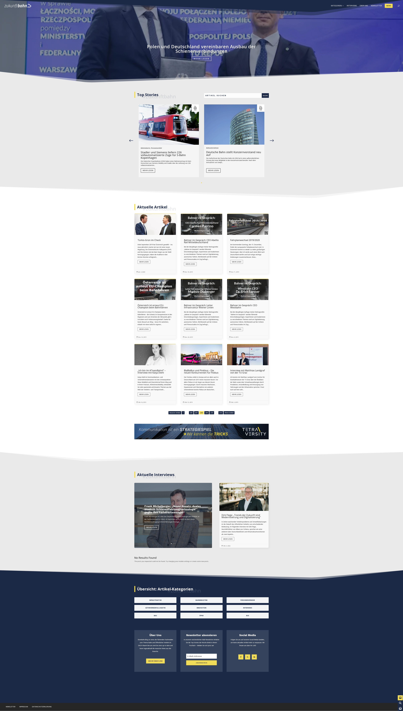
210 (212, 413)
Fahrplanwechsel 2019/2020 (248, 244)
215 (220, 413)
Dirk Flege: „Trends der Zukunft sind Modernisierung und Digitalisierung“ (244, 515)
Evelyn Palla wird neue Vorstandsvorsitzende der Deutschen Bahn (233, 153)
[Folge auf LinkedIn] (254, 656)
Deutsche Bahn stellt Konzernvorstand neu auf (168, 153)
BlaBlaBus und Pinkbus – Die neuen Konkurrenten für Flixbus (201, 374)
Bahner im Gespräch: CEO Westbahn (248, 309)
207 (196, 413)
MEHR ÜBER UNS (155, 661)
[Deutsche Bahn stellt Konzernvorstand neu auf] (169, 124)
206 (191, 413)
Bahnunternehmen (147, 148)
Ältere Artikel (229, 413)
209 (206, 413)
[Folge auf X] (247, 656)
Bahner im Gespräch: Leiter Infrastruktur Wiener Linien (201, 309)
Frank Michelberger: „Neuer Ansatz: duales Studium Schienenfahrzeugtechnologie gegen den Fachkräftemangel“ (172, 509)
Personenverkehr (224, 148)
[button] (271, 140)
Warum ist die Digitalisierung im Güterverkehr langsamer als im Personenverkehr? (201, 48)
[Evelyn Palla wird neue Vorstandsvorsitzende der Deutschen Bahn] (234, 124)
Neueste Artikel (174, 413)
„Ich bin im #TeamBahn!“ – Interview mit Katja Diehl (155, 374)
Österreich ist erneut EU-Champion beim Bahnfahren (155, 309)
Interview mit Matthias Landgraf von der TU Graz (248, 374)
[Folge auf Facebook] (240, 656)
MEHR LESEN (201, 58)
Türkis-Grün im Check (155, 244)
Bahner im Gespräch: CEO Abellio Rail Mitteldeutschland (201, 244)
